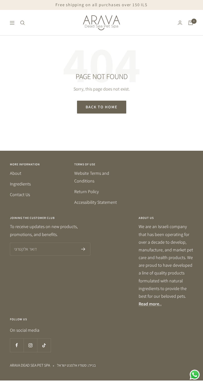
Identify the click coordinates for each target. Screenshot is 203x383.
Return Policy (86, 191)
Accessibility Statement (95, 202)
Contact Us (20, 194)
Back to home (102, 107)
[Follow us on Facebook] (17, 345)
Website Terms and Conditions (91, 177)
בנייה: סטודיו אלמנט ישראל (76, 365)
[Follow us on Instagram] (30, 345)
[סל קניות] (190, 23)
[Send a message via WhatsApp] (195, 375)
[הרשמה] (83, 249)
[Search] (22, 23)
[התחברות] (180, 23)
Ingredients (20, 184)
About (15, 173)
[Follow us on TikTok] (44, 345)
